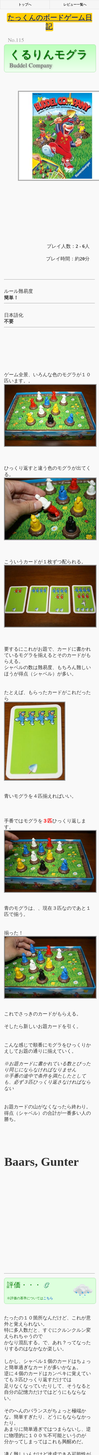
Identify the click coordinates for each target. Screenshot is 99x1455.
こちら (48, 1298)
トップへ (24, 4)
